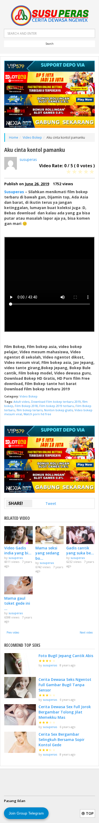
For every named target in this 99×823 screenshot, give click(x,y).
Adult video (21, 402)
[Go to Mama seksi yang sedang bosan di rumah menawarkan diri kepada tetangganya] (49, 535)
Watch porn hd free (37, 414)
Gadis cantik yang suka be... (80, 550)
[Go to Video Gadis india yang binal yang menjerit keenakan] (18, 535)
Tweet (50, 503)
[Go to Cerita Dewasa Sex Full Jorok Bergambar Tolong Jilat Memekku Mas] (20, 714)
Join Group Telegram (26, 813)
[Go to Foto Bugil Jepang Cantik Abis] (20, 663)
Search (49, 44)
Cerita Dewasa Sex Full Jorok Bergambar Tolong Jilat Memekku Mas (65, 712)
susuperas (28, 159)
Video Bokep (32, 137)
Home (13, 137)
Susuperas (14, 191)
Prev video (13, 632)
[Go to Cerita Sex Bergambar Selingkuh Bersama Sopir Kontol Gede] (20, 742)
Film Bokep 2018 (26, 406)
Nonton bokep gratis (58, 410)
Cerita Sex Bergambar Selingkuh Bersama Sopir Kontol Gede (61, 739)
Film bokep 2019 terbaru (56, 406)
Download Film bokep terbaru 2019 (56, 402)
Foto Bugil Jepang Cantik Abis (66, 655)
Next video (86, 632)
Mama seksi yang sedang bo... (47, 553)
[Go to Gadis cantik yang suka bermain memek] (80, 535)
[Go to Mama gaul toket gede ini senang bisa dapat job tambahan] (18, 585)
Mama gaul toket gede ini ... (17, 603)
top (89, 813)
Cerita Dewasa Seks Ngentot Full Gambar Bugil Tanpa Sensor (65, 685)
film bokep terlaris (30, 410)
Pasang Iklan (14, 800)
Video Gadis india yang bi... (17, 550)
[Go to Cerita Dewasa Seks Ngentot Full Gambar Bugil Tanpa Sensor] (20, 687)
